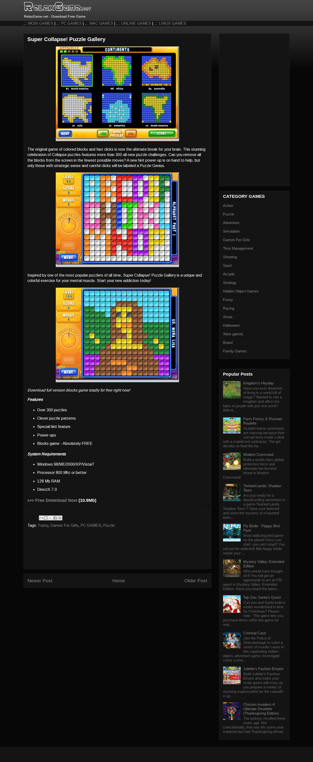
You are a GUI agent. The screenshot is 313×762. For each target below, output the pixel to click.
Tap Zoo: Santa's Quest (262, 597)
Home (118, 580)
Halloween (231, 325)
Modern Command (258, 454)
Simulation (231, 231)
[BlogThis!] (46, 517)
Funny (43, 525)
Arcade (229, 274)
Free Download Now (56, 500)
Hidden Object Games (241, 291)
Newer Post (40, 580)
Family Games (235, 351)
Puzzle (109, 525)
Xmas (228, 317)
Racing (228, 308)
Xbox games (233, 334)
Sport (227, 265)
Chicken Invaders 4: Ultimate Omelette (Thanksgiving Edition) (261, 708)
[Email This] (41, 517)
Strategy (229, 282)
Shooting (230, 257)
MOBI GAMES (40, 23)
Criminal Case (254, 633)
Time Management (238, 248)
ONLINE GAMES (136, 23)
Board (228, 342)
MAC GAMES (101, 23)
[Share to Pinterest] (59, 517)
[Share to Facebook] (55, 517)
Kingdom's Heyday (258, 383)
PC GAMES (71, 23)
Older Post (195, 580)
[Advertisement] (117, 554)
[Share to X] (50, 517)
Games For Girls (64, 525)
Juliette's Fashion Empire (263, 669)
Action (228, 205)
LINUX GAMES (172, 23)
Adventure (231, 223)
